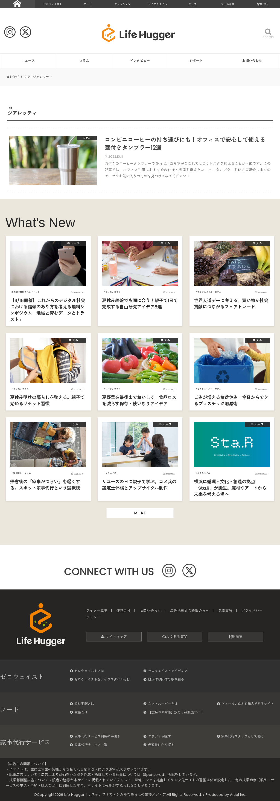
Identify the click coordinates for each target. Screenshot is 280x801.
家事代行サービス (25, 742)
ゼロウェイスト (52, 4)
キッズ (192, 4)
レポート (196, 60)
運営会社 (123, 610)
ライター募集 (96, 610)
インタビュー (140, 60)
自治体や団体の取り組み (166, 679)
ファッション (122, 4)
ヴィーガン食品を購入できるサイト (247, 703)
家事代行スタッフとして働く (242, 736)
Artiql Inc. (238, 794)
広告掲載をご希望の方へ (189, 610)
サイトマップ (115, 636)
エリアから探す (159, 736)
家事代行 (262, 4)
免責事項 (225, 610)
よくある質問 (176, 636)
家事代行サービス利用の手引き (97, 736)
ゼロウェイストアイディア (167, 671)
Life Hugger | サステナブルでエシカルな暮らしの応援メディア (115, 794)
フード (87, 4)
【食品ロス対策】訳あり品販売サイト (176, 712)
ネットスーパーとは (162, 703)
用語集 (237, 636)
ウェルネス (227, 4)
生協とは (81, 712)
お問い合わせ (252, 60)
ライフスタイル (157, 4)
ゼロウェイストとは (89, 671)
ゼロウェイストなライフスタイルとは (102, 679)
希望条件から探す (161, 744)
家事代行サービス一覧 (90, 744)
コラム (84, 60)
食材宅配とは (84, 703)
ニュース (28, 60)
